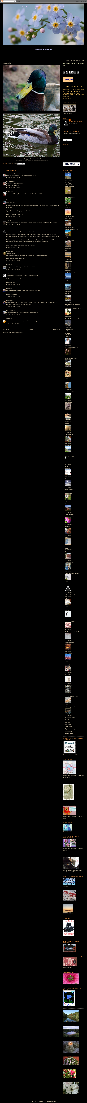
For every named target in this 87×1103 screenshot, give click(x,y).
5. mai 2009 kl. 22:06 (13, 196)
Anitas (66, 548)
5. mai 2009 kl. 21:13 (13, 177)
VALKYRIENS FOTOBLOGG (72, 573)
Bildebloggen (68, 183)
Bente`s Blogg (68, 731)
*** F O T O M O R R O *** (71, 621)
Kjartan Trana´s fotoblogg (71, 229)
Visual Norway (68, 489)
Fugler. (9, 165)
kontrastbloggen (69, 562)
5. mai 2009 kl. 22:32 (13, 216)
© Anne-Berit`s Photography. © (43, 7)
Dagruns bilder (69, 733)
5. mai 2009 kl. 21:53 (13, 187)
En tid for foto (68, 685)
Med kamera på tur (70, 717)
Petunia (67, 504)
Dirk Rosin (67, 208)
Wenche (8, 264)
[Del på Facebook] (22, 164)
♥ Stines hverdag (69, 391)
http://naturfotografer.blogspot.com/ (71, 133)
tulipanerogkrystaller (70, 707)
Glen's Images (68, 653)
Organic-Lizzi (68, 218)
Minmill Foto (68, 674)
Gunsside (67, 720)
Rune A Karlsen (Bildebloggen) (13, 173)
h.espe (8, 273)
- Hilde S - (67, 370)
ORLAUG (67, 526)
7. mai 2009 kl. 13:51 (13, 296)
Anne (7, 228)
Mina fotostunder (69, 240)
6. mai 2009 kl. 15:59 (13, 261)
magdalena (68, 724)
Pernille (8, 288)
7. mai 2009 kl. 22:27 (13, 323)
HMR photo (68, 293)
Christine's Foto (69, 329)
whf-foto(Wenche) (69, 456)
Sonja (7, 220)
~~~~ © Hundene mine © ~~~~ (73, 696)
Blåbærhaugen (69, 381)
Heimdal (67, 251)
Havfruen (8, 251)
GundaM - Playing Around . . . (73, 318)
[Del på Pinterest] (24, 164)
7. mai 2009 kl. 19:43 (13, 314)
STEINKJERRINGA (70, 434)
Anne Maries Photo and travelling (73, 308)
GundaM (8, 199)
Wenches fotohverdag (70, 479)
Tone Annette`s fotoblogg (71, 347)
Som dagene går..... (70, 197)
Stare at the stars (69, 642)
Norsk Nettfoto (68, 261)
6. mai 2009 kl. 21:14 (13, 269)
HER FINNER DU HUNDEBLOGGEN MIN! (73, 60)
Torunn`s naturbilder (70, 584)
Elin (66, 598)
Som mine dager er (70, 551)
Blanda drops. (68, 493)
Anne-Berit (73, 119)
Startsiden (31, 329)
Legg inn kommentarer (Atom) (16, 332)
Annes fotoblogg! (69, 186)
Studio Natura (68, 726)
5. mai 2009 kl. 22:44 (13, 225)
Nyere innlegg (6, 329)
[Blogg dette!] (19, 164)
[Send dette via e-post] (18, 164)
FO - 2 (66, 413)
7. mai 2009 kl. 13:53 (13, 306)
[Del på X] (21, 164)
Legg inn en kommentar (8, 326)
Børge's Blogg (9, 310)
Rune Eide (8, 191)
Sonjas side (68, 537)
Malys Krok (68, 445)
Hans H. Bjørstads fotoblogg (72, 304)
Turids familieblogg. (70, 272)
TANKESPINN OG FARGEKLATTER (69, 515)
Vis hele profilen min (73, 123)
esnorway (67, 664)
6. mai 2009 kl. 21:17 (13, 284)
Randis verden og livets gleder (73, 632)
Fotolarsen (68, 336)
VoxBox (8, 318)
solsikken (67, 172)
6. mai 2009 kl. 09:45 (13, 247)
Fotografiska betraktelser (71, 594)
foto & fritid (68, 283)
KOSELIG (67, 333)
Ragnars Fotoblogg (70, 729)
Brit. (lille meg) (10, 181)
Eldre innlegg (56, 329)
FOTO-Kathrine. (69, 424)
